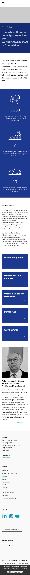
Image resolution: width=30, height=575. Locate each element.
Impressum (5, 495)
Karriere (4, 488)
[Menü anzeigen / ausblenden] (3, 3)
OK (8, 572)
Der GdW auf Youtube (17, 516)
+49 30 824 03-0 (6, 455)
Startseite (5, 470)
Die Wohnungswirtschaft (9, 473)
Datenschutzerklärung (9, 498)
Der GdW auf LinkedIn (4, 516)
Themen (4, 479)
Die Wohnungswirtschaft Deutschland (19, 3)
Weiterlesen (20, 422)
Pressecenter (6, 482)
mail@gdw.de (6, 457)
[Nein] (28, 570)
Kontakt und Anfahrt (8, 492)
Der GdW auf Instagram (11, 516)
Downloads (5, 485)
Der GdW (4, 476)
